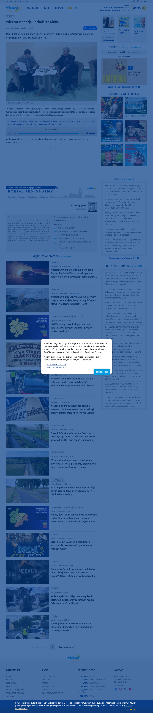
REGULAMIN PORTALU (56, 364)
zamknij (132, 709)
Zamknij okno (102, 372)
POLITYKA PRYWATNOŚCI (57, 367)
